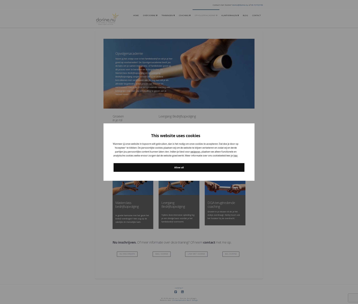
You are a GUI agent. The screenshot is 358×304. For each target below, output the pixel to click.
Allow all (179, 167)
